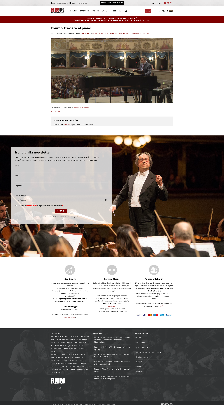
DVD (93, 11)
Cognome (19, 186)
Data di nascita (20, 196)
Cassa (138, 366)
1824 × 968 (84, 33)
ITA (153, 3)
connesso (68, 124)
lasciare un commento (81, 107)
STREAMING (84, 11)
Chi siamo (140, 342)
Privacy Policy (31, 206)
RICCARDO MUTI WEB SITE (79, 3)
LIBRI (108, 11)
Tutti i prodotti (142, 347)
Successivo (57, 111)
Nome (17, 176)
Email (17, 166)
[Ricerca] (126, 11)
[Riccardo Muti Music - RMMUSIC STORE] (57, 11)
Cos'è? (162, 306)
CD (98, 11)
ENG (159, 3)
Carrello (139, 362)
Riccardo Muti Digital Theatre (148, 352)
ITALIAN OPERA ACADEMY (60, 3)
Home (138, 337)
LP (103, 11)
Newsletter (140, 371)
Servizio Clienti (69, 317)
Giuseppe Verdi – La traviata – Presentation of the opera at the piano (121, 33)
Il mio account (142, 357)
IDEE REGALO (117, 11)
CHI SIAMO (72, 11)
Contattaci (112, 306)
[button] (164, 10)
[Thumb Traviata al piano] (112, 70)
